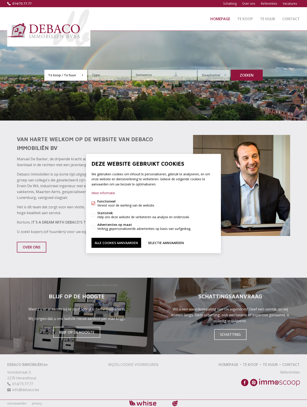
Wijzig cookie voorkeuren (133, 364)
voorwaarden (17, 403)
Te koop (245, 18)
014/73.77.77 (21, 3)
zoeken (247, 75)
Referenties (269, 3)
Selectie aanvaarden (166, 242)
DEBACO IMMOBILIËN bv (27, 364)
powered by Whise (148, 403)
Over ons (248, 3)
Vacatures (290, 3)
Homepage (220, 18)
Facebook (244, 382)
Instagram (253, 382)
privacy (37, 403)
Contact (291, 18)
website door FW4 (175, 403)
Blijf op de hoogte (76, 332)
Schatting (230, 3)
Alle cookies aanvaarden (116, 242)
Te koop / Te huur (62, 75)
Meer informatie (103, 193)
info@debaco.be (25, 389)
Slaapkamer (211, 75)
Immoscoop (279, 382)
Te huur (267, 18)
